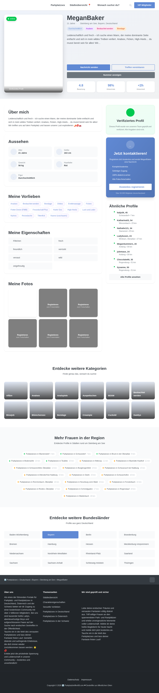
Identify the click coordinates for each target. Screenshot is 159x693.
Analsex (14, 204)
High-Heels (72, 210)
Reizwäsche (27, 216)
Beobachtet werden (31, 204)
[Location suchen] (130, 5)
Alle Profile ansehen (130, 277)
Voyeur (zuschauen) (58, 216)
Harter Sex (57, 210)
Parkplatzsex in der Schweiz (56, 621)
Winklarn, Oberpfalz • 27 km (130, 239)
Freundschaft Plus (40, 210)
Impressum (86, 679)
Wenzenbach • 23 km (128, 223)
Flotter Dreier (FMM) (19, 210)
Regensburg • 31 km (127, 262)
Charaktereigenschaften (54, 602)
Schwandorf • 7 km (126, 215)
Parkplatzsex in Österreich (55, 616)
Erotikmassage (74, 204)
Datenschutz (73, 679)
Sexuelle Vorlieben (51, 607)
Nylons (13, 216)
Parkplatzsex (58, 5)
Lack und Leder (88, 210)
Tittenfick (41, 216)
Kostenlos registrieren (131, 187)
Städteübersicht (50, 597)
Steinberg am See (88, 23)
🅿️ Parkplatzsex (11, 580)
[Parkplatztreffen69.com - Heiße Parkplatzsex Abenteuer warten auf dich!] (23, 5)
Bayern (101, 23)
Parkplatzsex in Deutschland (56, 611)
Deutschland (111, 23)
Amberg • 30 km (125, 247)
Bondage (48, 204)
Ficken (89, 204)
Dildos (60, 204)
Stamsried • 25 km (126, 231)
